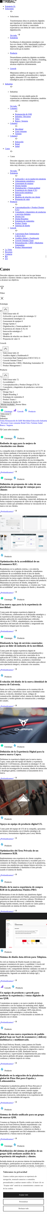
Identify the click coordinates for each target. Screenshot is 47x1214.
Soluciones (9, 9)
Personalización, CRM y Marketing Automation (23, 363)
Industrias (9, 84)
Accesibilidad (9, 382)
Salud (17, 146)
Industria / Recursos (23, 116)
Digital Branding (21, 219)
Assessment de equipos (24, 183)
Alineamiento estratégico (25, 181)
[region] (23, 1191)
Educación (19, 142)
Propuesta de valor (22, 199)
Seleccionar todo (11, 314)
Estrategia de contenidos (24, 221)
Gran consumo (21, 131)
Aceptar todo (23, 1195)
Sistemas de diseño (22, 226)
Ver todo (13, 35)
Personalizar (23, 1202)
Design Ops (19, 216)
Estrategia (14, 38)
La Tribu (8, 250)
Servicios (3, 407)
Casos (7, 149)
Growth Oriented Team (24, 240)
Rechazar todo (24, 1208)
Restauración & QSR (23, 114)
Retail (17, 144)
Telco (17, 119)
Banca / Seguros (21, 121)
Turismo (18, 134)
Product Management (23, 247)
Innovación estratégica (24, 192)
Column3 (13, 136)
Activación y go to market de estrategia (30, 179)
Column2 (13, 123)
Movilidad (19, 129)
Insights (18, 195)
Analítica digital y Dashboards (27, 238)
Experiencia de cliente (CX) (26, 190)
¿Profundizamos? (7, 472)
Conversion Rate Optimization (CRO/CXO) (21, 358)
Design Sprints (21, 186)
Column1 (13, 108)
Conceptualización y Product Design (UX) (21, 385)
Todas (2, 421)
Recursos (8, 252)
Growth (13, 68)
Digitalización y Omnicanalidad (27, 188)
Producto (13, 53)
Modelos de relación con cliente (27, 197)
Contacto (8, 254)
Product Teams (21, 223)
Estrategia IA (10, 6)
